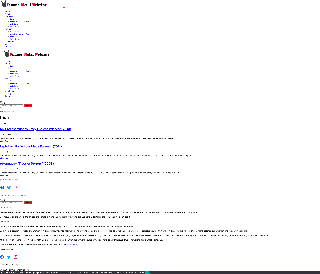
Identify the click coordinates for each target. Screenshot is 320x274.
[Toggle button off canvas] (64, 7)
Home (7, 11)
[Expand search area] (1, 101)
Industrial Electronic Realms (20, 21)
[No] (151, 273)
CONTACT (75, 244)
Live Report (10, 41)
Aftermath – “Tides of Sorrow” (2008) (27, 163)
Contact (8, 46)
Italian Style (14, 26)
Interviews (9, 16)
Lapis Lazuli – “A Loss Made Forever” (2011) (31, 146)
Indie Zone (14, 24)
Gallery (8, 44)
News (7, 14)
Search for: (4, 103)
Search (28, 106)
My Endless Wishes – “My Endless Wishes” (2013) (35, 129)
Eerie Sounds (15, 19)
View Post (4, 141)
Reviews (9, 29)
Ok (147, 272)
